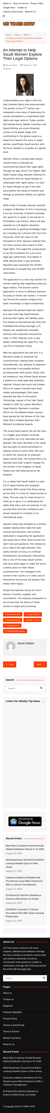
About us (7, 3)
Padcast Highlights (12, 1012)
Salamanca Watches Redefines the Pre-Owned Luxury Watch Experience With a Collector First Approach (24, 881)
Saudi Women (13, 625)
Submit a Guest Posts (13, 11)
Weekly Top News (12, 1038)
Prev (11, 664)
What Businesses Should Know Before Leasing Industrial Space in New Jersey (25, 863)
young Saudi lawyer (16, 631)
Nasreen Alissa (13, 620)
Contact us (22, 7)
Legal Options (34, 614)
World (8, 69)
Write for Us (30, 11)
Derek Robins (12, 65)
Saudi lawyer (33, 620)
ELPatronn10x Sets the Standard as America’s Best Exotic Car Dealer (23, 897)
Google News (9, 7)
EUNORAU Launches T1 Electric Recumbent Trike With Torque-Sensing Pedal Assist (25, 913)
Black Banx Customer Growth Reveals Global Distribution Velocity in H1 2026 (25, 847)
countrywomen (13, 614)
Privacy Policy (36, 3)
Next (39, 664)
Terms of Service (20, 3)
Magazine (8, 1006)
